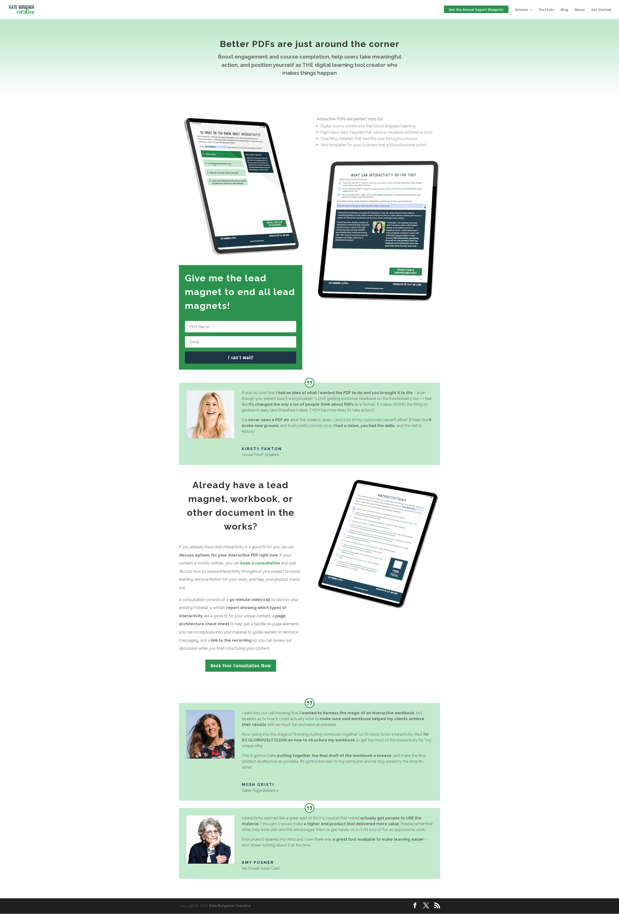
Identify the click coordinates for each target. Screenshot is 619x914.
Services (521, 10)
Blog (564, 10)
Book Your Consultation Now (241, 665)
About (580, 10)
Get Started (601, 10)
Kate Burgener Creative (230, 906)
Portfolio (546, 10)
